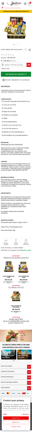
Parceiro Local (25, 250)
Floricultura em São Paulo (8, 356)
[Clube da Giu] (16, 341)
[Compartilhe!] (29, 50)
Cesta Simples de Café (8, 277)
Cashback (25, 4)
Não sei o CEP (5, 68)
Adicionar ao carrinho (15, 74)
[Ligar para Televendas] (8, 4)
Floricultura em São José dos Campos (24, 355)
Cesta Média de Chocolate (16, 306)
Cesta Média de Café (23, 277)
